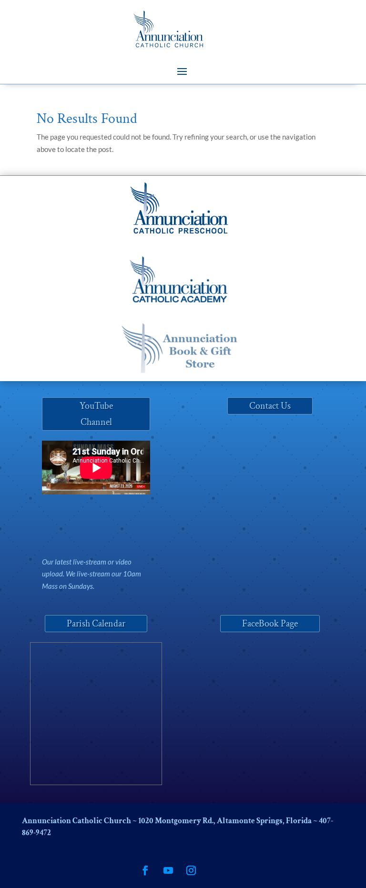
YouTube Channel (96, 414)
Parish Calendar (96, 623)
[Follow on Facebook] (145, 870)
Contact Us (270, 406)
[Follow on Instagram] (191, 870)
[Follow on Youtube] (168, 870)
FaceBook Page (270, 623)
